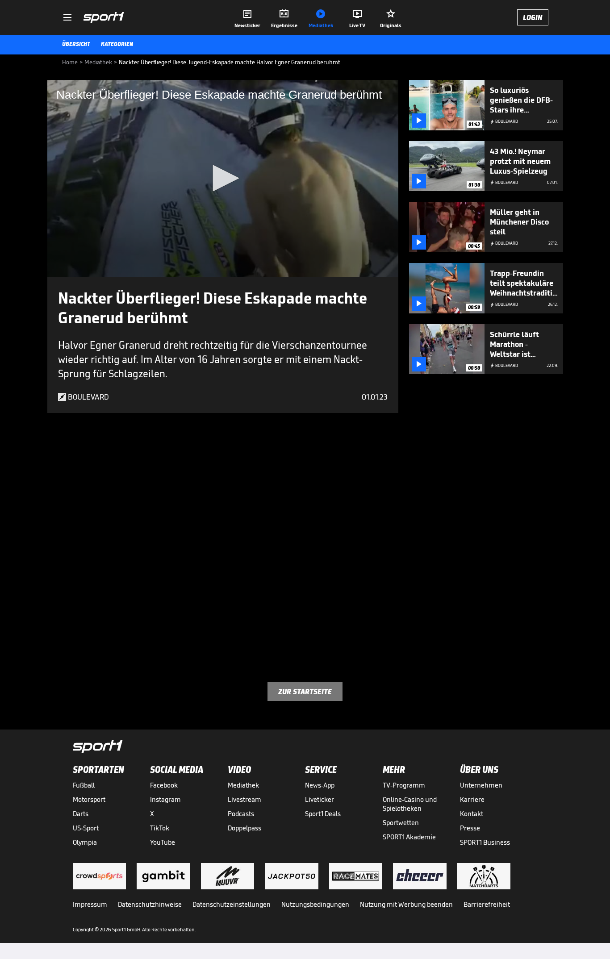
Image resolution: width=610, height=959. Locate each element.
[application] (222, 178)
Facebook (164, 785)
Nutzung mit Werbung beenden (406, 904)
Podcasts (241, 813)
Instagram (165, 799)
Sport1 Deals (323, 813)
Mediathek (243, 785)
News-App (319, 785)
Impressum (90, 904)
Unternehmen (481, 785)
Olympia (85, 842)
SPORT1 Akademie (409, 837)
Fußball (84, 785)
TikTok (159, 828)
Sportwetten (401, 822)
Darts (80, 813)
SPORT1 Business (485, 842)
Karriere (472, 799)
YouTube (162, 842)
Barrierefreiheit (487, 904)
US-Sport (86, 828)
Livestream (244, 799)
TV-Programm (404, 785)
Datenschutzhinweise (150, 904)
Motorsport (89, 799)
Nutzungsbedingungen (315, 904)
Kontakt (471, 813)
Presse (470, 828)
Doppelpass (244, 828)
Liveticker (319, 799)
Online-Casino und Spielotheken (410, 804)
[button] (222, 178)
